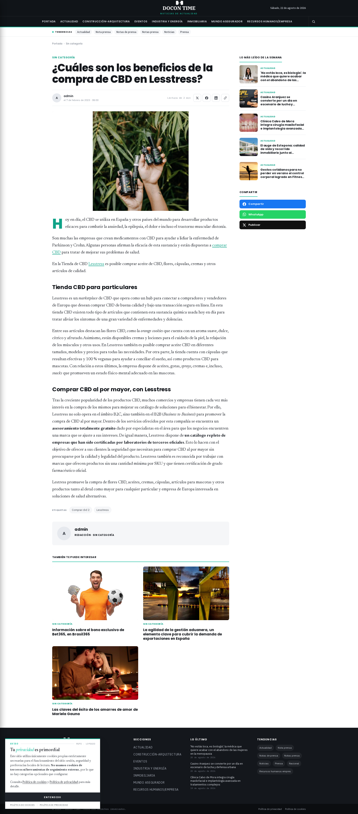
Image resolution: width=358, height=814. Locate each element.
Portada (49, 21)
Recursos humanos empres (275, 771)
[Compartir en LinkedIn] (216, 98)
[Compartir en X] (197, 98)
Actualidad (69, 21)
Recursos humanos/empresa (269, 21)
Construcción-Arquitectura (106, 21)
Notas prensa (150, 32)
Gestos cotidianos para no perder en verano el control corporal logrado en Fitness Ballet (282, 175)
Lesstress (96, 264)
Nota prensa (103, 32)
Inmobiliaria (197, 21)
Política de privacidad (270, 808)
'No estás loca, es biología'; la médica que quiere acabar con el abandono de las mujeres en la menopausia (283, 78)
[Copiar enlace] (225, 98)
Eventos (141, 21)
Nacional (294, 763)
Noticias (169, 32)
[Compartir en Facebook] (206, 98)
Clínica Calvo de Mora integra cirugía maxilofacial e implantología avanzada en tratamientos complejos (282, 126)
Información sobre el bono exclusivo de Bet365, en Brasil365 (88, 632)
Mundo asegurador (227, 21)
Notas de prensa (126, 32)
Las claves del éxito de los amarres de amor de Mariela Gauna (95, 711)
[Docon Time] (179, 5)
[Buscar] (313, 21)
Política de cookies (295, 808)
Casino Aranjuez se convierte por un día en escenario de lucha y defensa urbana (278, 102)
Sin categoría (74, 43)
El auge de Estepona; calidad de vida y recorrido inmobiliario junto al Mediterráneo (282, 150)
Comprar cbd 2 (81, 509)
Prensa (184, 32)
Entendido (52, 797)
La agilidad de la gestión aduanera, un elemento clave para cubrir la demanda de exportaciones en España (182, 634)
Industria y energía (167, 21)
